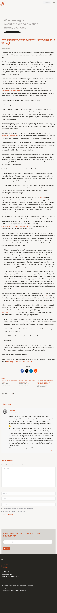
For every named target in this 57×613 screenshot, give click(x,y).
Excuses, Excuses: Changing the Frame (9, 381)
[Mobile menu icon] (54, 2)
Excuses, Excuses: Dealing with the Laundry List (27, 381)
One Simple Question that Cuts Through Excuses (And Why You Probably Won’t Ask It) (45, 382)
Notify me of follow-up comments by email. (18, 508)
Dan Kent (12, 410)
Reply (52, 450)
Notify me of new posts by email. (14, 511)
